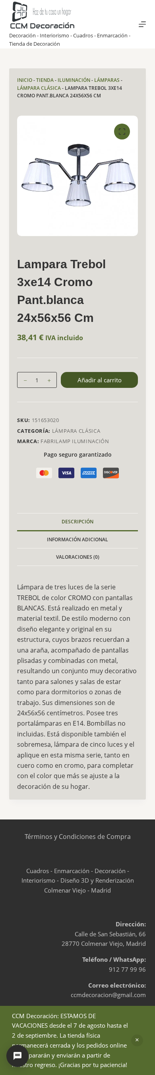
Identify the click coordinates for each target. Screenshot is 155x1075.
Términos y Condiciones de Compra (78, 836)
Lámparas (107, 80)
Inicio (24, 80)
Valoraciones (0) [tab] (77, 557)
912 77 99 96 (127, 969)
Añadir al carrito (100, 380)
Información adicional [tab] (77, 539)
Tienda (45, 80)
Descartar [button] (137, 1040)
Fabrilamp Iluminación (75, 441)
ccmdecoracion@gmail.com (108, 995)
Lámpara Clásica (39, 88)
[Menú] (142, 24)
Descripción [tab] (77, 521)
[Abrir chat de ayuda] (17, 1056)
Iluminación (74, 80)
